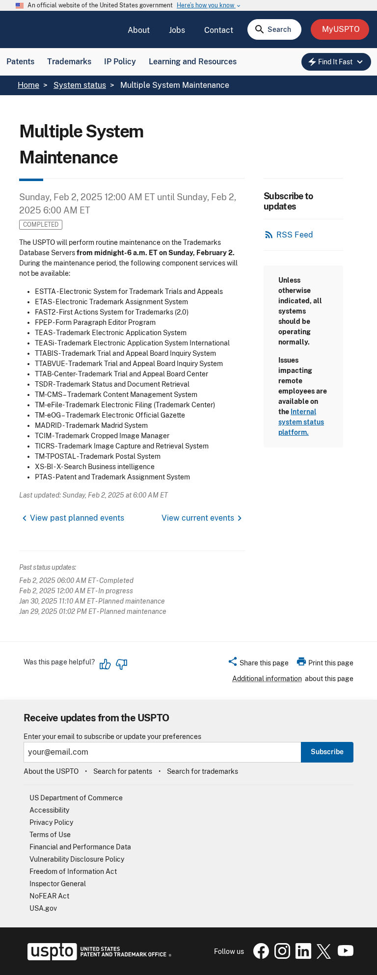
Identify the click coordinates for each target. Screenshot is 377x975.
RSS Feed (294, 234)
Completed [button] (40, 224)
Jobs (177, 30)
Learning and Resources (193, 61)
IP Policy (120, 61)
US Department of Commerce (76, 798)
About (139, 30)
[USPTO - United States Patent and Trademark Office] (97, 958)
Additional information (267, 679)
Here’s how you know (209, 5)
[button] (258, 664)
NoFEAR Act (49, 896)
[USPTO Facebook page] (259, 956)
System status (80, 85)
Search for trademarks (202, 771)
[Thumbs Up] (105, 664)
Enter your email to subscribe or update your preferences (112, 736)
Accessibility (49, 810)
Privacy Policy (51, 822)
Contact (218, 30)
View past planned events (77, 518)
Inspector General (57, 884)
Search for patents (122, 771)
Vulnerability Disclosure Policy (76, 859)
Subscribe (327, 752)
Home (28, 85)
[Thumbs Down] (121, 664)
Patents (20, 61)
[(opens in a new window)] (280, 956)
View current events (198, 518)
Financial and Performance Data (80, 847)
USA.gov (43, 908)
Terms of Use (50, 835)
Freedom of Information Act (73, 871)
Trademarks (69, 61)
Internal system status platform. (301, 422)
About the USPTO (51, 771)
